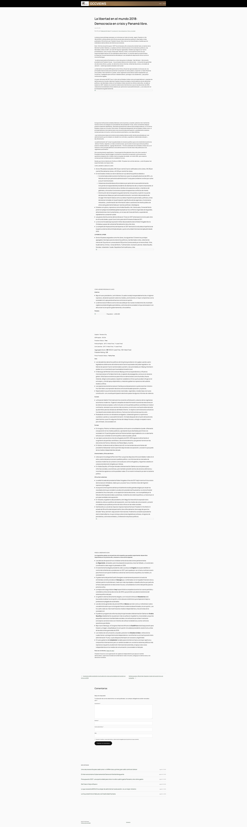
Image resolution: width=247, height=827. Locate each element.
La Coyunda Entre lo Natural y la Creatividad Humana (98, 794)
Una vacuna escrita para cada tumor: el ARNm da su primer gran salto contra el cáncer (109, 769)
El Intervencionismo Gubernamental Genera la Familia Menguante (102, 774)
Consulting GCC (115, 31)
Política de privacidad (86, 823)
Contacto (128, 822)
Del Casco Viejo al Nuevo (89, 784)
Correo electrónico (99, 726)
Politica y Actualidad (131, 31)
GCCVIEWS (98, 3)
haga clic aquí (110, 650)
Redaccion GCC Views (105, 31)
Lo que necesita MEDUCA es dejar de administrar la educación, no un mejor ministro (108, 789)
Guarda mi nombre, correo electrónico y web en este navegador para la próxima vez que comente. (117, 739)
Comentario (97, 703)
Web (95, 733)
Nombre (97, 720)
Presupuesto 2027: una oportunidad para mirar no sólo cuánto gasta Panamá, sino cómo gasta (112, 779)
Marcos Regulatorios (123, 31)
